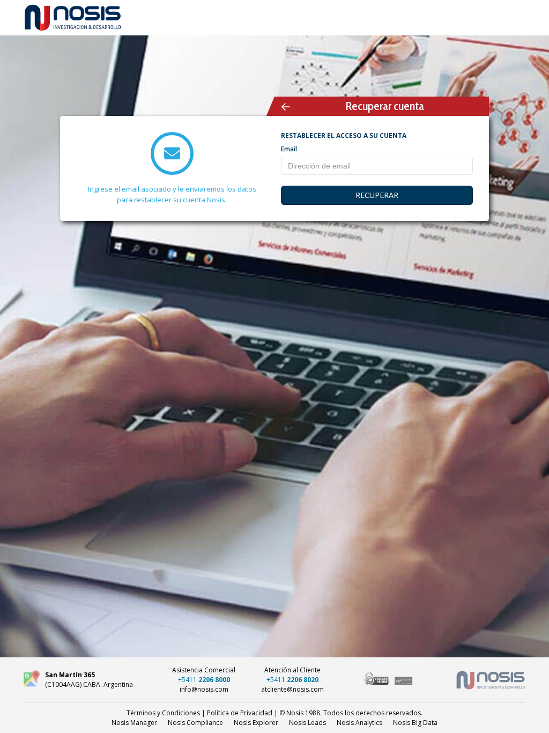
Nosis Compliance (195, 722)
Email (289, 148)
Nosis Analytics (359, 722)
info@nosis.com (204, 689)
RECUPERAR (376, 195)
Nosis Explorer (256, 722)
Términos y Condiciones (163, 712)
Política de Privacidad (239, 712)
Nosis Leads (307, 722)
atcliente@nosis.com (292, 689)
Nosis (415, 722)
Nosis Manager (134, 722)
